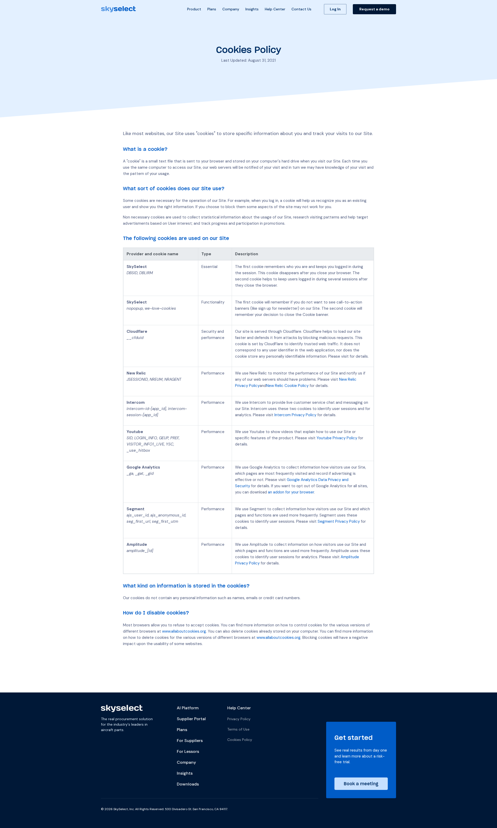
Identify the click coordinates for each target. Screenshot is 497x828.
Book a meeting (361, 783)
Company (230, 9)
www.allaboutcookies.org (184, 631)
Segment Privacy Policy (339, 521)
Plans (211, 9)
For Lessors (188, 751)
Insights (252, 9)
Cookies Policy (239, 739)
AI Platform (188, 708)
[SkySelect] (118, 9)
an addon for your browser (291, 492)
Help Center (275, 9)
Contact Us (301, 9)
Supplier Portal (191, 718)
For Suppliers (190, 740)
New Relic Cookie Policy (287, 385)
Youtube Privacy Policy (337, 438)
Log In (335, 9)
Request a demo (374, 9)
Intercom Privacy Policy (295, 414)
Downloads (188, 784)
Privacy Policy (239, 719)
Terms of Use (238, 729)
